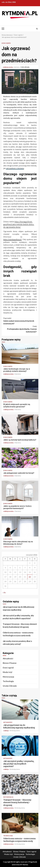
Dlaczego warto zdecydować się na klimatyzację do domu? (20, 526)
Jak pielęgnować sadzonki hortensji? (20, 458)
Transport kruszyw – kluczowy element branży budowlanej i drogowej (20, 625)
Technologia (8, 681)
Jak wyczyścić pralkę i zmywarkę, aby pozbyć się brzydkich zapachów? (18, 617)
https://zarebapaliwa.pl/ (12, 239)
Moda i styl (7, 672)
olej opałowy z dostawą (15, 168)
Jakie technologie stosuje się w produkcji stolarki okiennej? (20, 354)
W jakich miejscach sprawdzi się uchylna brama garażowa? (20, 389)
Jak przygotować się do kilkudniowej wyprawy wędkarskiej (18, 608)
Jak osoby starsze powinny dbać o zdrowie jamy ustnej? (17, 642)
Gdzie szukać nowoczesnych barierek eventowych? (18, 321)
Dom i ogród (6, 43)
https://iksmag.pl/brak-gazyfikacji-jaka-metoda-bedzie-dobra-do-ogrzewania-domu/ (18, 224)
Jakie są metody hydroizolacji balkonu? (20, 425)
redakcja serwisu (8, 67)
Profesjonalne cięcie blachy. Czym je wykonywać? (22, 329)
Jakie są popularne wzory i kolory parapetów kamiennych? (20, 491)
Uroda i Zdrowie (10, 686)
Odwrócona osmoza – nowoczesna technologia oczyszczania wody (18, 634)
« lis (4, 592)
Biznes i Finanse (9, 663)
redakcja (6, 730)
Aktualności (8, 658)
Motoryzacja (8, 677)
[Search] (37, 29)
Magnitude (33, 862)
